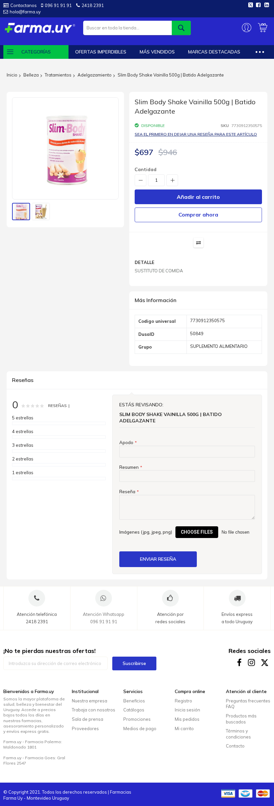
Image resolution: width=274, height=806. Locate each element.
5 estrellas (22, 417)
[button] (41, 211)
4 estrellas (22, 431)
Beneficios (134, 700)
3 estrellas (22, 445)
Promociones (137, 719)
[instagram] (252, 662)
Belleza (31, 75)
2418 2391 (93, 5)
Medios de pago (139, 728)
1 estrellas (22, 472)
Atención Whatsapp (103, 614)
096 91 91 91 (58, 5)
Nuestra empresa (89, 700)
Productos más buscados (241, 718)
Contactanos (23, 5)
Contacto (235, 746)
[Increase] (172, 180)
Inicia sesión (187, 709)
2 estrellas (22, 458)
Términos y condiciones (238, 734)
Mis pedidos (187, 719)
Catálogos (133, 709)
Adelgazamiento (95, 75)
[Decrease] (140, 180)
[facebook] (239, 662)
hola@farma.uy (25, 11)
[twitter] (265, 662)
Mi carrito (184, 728)
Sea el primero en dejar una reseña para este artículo (196, 134)
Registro (183, 700)
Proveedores (85, 728)
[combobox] (137, 28)
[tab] (198, 300)
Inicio (12, 75)
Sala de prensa (87, 719)
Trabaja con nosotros (93, 709)
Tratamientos (58, 75)
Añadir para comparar (198, 243)
